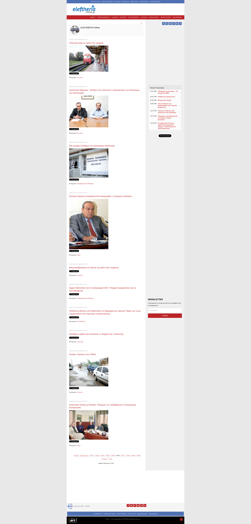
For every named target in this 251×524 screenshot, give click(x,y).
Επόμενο (104, 459)
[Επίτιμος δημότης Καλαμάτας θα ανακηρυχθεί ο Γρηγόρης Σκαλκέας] (88, 224)
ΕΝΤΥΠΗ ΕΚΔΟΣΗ (107, 1)
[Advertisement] (165, 185)
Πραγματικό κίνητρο (164, 100)
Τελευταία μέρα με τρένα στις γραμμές (86, 43)
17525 (113, 455)
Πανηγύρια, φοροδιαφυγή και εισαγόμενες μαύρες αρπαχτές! (167, 117)
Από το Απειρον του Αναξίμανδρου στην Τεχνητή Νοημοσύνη (167, 105)
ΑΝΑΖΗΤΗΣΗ (134, 1)
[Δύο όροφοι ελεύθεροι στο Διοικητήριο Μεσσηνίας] (88, 163)
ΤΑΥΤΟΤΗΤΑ (132, 514)
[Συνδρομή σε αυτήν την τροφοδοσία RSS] (141, 23)
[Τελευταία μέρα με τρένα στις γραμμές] (88, 58)
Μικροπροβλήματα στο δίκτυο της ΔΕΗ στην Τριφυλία (93, 267)
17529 (133, 455)
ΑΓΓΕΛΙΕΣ (118, 1)
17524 (108, 455)
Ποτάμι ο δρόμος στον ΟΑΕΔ (82, 354)
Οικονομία (80, 341)
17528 (128, 455)
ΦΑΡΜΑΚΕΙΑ (98, 514)
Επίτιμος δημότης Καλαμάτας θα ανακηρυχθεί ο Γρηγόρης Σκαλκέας (100, 196)
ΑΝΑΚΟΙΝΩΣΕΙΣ (142, 514)
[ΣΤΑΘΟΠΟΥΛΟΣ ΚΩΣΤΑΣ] (72, 520)
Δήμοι (78, 255)
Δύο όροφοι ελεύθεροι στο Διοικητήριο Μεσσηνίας (92, 146)
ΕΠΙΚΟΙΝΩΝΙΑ (153, 514)
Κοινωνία (80, 77)
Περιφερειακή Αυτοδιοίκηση (85, 183)
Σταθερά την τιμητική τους (166, 96)
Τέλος (110, 459)
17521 (92, 455)
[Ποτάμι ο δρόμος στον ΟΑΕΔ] (88, 371)
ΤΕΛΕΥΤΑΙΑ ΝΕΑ (157, 88)
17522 (97, 455)
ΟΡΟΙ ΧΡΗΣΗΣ (121, 514)
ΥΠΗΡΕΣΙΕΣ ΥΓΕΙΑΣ (109, 514)
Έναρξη (76, 455)
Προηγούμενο (84, 455)
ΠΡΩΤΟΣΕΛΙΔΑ (95, 1)
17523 (102, 455)
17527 (122, 455)
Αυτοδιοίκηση (81, 321)
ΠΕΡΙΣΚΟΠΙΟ (144, 1)
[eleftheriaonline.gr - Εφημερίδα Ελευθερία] (84, 9)
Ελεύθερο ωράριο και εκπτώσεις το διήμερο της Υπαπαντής (96, 334)
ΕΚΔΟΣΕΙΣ (125, 1)
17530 (138, 455)
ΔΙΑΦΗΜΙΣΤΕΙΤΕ (155, 1)
